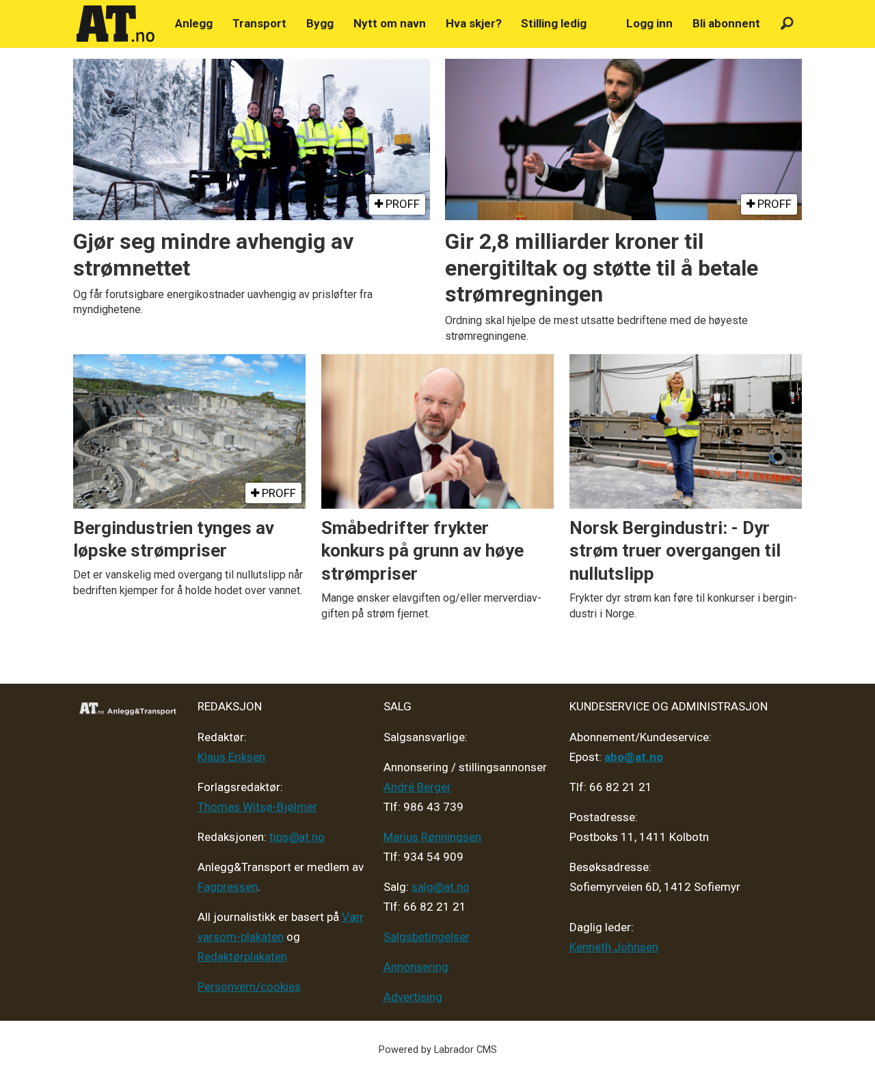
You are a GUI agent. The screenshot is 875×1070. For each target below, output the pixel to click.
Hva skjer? (474, 23)
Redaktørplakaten (242, 956)
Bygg (320, 23)
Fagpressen (228, 887)
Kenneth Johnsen (613, 947)
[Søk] (787, 23)
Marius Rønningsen (432, 837)
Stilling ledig (554, 23)
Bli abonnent (726, 23)
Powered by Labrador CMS (438, 1050)
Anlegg (194, 23)
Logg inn (649, 23)
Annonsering (415, 967)
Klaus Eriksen (231, 757)
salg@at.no (441, 887)
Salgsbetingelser (426, 937)
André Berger (417, 787)
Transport (259, 23)
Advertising (412, 997)
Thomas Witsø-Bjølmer (257, 807)
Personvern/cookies (249, 986)
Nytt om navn (389, 23)
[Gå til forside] (115, 23)
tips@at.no (297, 837)
